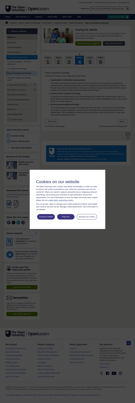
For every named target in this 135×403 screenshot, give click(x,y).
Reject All (65, 217)
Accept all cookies (46, 217)
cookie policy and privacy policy (60, 200)
